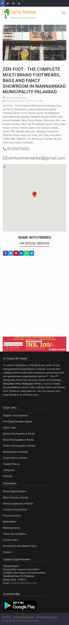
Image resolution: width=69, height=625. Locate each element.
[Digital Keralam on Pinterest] (13, 3)
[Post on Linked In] (21, 253)
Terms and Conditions (15, 534)
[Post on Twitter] (10, 253)
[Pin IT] (15, 253)
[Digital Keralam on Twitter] (8, 3)
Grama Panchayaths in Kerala (19, 433)
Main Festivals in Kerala (15, 497)
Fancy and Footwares (16, 97)
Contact (7, 552)
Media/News (9, 521)
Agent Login (9, 427)
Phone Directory (12, 515)
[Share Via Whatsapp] (26, 253)
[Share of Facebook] (5, 253)
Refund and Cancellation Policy (20, 546)
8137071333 (17, 149)
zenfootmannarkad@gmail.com (36, 158)
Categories (9, 470)
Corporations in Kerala (15, 458)
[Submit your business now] (34, 344)
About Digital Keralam (14, 491)
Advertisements (11, 528)
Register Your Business (15, 415)
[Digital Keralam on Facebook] (2, 3)
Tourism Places (11, 464)
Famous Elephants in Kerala (18, 503)
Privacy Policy (10, 540)
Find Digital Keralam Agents (17, 421)
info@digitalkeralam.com (23, 583)
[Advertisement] (34, 298)
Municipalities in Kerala (15, 451)
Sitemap (7, 476)
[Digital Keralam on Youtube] (19, 3)
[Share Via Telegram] (31, 253)
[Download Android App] (20, 605)
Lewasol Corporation (27, 620)
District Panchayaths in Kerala (19, 445)
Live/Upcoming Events (15, 509)
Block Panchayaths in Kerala (18, 439)
